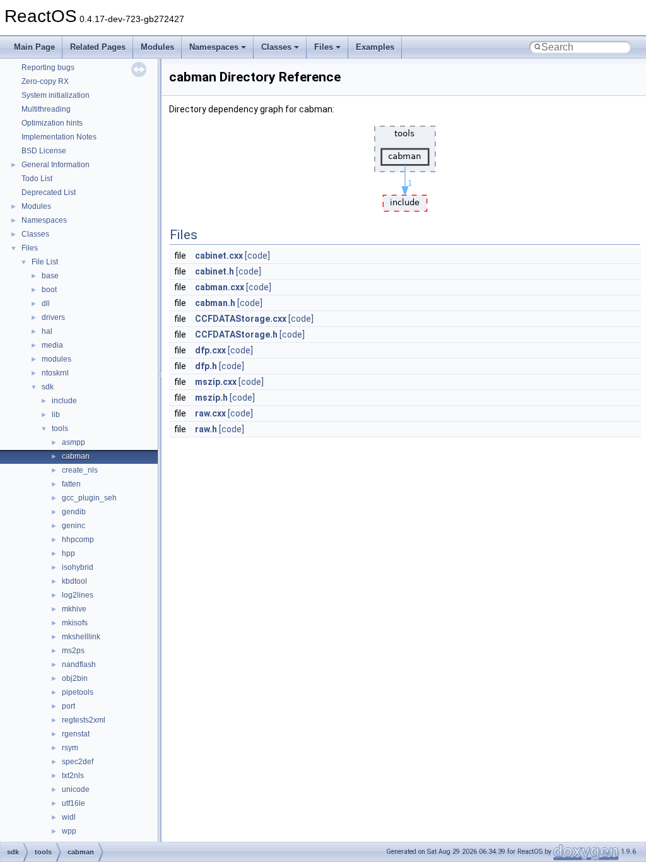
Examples (375, 47)
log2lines (77, 595)
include (64, 400)
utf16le (73, 803)
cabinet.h (214, 271)
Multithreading (46, 109)
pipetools (77, 692)
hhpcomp (78, 539)
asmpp (73, 442)
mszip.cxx (216, 382)
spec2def (77, 761)
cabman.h (215, 303)
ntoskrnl (55, 373)
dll (46, 303)
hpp (68, 553)
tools (60, 428)
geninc (73, 525)
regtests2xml (83, 720)
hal (47, 331)
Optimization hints (52, 123)
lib (56, 414)
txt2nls (73, 775)
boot (49, 289)
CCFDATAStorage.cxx (240, 319)
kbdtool (74, 581)
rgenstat (76, 733)
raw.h (206, 429)
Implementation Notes (59, 137)
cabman (76, 456)
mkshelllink (81, 636)
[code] (257, 256)
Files (323, 47)
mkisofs (75, 622)
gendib (74, 511)
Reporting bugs (47, 67)
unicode (76, 789)
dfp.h (206, 366)
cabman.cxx (219, 287)
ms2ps (73, 650)
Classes (276, 47)
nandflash (79, 664)
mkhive (74, 609)
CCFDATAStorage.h (236, 334)
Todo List (36, 178)
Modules (157, 47)
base (50, 275)
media (52, 345)
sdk (48, 386)
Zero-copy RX (45, 81)
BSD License (43, 150)
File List (45, 261)
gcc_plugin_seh (89, 497)
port (68, 706)
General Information (55, 164)
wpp (69, 831)
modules (56, 359)
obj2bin (75, 678)
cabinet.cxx (219, 256)
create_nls (80, 470)
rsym (70, 747)
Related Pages (98, 47)
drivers (53, 317)
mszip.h (211, 398)
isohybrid (77, 567)
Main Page (34, 47)
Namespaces (213, 47)
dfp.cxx (210, 350)
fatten (71, 484)
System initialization (55, 95)
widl (69, 817)
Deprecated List (48, 192)
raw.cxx (210, 413)
